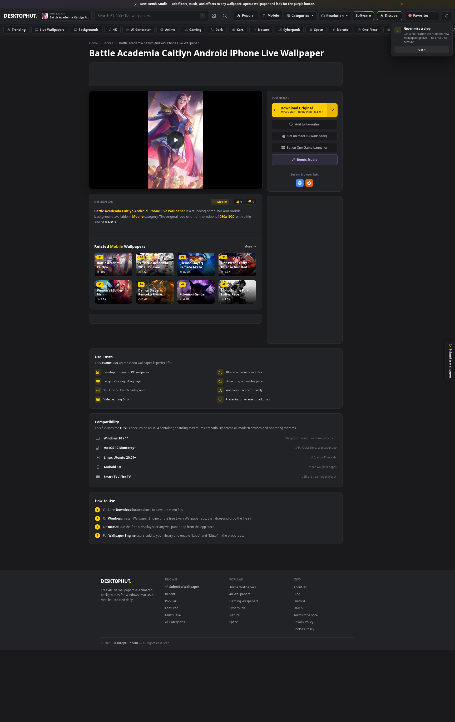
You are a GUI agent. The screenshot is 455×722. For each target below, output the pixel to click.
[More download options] (332, 110)
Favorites (423, 15)
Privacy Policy (303, 622)
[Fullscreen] (255, 184)
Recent (170, 594)
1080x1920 (226, 216)
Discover (392, 15)
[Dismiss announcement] (402, 4)
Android (141, 211)
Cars (240, 29)
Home (93, 43)
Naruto (342, 29)
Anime (170, 29)
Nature (263, 29)
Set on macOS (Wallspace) (307, 136)
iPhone (154, 211)
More (248, 246)
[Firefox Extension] (309, 183)
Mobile (273, 15)
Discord (299, 601)
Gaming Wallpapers (243, 601)
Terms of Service (306, 615)
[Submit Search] (225, 16)
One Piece (370, 29)
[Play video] (176, 140)
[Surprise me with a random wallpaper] (213, 16)
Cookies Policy (304, 629)
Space (318, 29)
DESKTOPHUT (116, 581)
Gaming (195, 29)
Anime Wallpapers (242, 587)
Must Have (173, 615)
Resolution (335, 16)
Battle (99, 211)
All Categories (175, 622)
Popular (248, 15)
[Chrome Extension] (300, 183)
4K (115, 29)
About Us (300, 587)
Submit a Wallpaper (184, 586)
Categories (300, 16)
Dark (219, 29)
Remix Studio (307, 159)
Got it (421, 49)
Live (164, 211)
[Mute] (226, 184)
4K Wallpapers (239, 594)
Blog (297, 594)
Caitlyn (127, 211)
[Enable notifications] (446, 15)
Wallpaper (176, 211)
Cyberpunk (291, 29)
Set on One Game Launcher (307, 147)
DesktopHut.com (125, 643)
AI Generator (141, 29)
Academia (113, 211)
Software (363, 15)
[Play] (95, 184)
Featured (171, 608)
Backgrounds (88, 29)
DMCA (298, 608)
